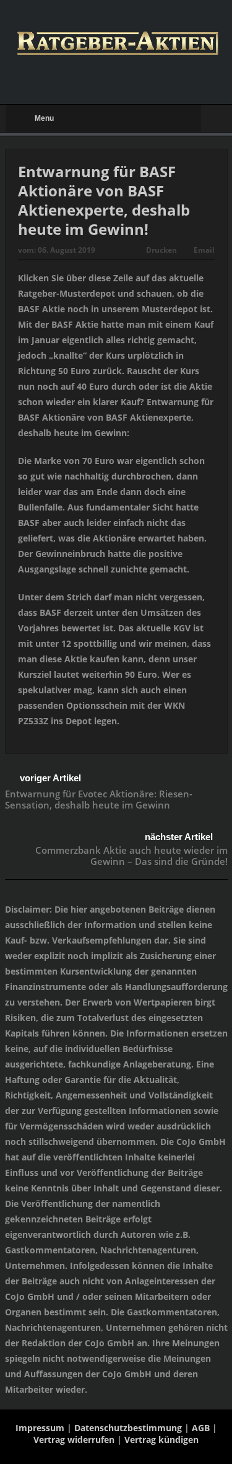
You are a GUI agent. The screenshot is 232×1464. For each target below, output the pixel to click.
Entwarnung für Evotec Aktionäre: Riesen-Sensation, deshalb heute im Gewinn (98, 799)
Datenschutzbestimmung (128, 1428)
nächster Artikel (179, 836)
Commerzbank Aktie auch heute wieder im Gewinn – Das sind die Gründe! (131, 855)
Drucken (161, 250)
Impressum (39, 1428)
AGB (201, 1428)
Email (204, 250)
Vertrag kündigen (161, 1439)
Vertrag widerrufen (73, 1439)
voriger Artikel (50, 778)
